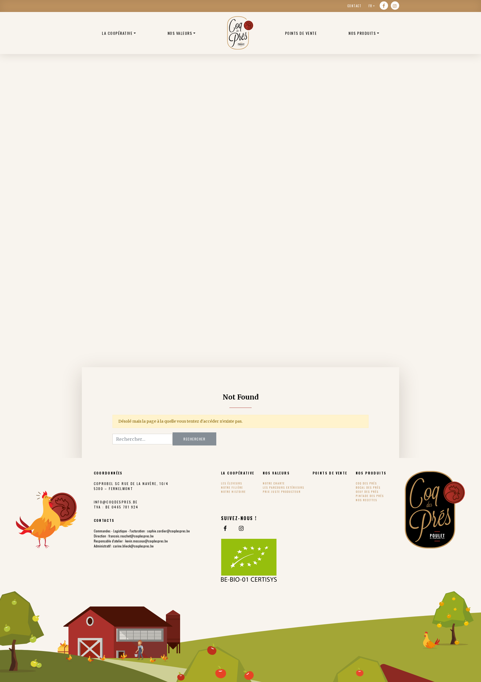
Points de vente (301, 33)
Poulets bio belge (240, 33)
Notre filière (232, 487)
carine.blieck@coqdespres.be (133, 546)
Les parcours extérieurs (283, 487)
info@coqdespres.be (116, 502)
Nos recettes (366, 500)
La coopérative (117, 33)
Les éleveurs (231, 483)
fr (370, 6)
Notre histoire (233, 491)
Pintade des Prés (370, 496)
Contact (354, 6)
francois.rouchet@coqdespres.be (131, 536)
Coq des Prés (366, 483)
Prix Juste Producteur (282, 491)
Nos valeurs (180, 33)
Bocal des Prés (368, 487)
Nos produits (362, 33)
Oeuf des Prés (367, 491)
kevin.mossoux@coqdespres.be (146, 541)
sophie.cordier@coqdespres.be (168, 530)
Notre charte (274, 483)
